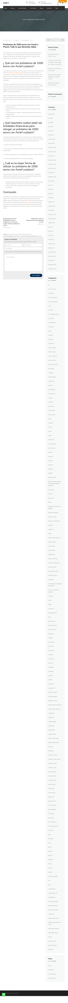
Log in (49, 965)
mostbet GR (51, 717)
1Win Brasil (51, 293)
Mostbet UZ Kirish (52, 763)
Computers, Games (52, 575)
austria (49, 431)
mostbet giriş (51, 713)
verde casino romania (53, 910)
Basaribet (50, 473)
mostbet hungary (52, 721)
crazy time (50, 596)
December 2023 (52, 214)
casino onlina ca (51, 546)
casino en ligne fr (52, 542)
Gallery (41, 8)
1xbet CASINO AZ (52, 356)
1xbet (49, 331)
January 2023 (51, 248)
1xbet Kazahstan (52, 377)
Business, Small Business (54, 521)
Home (5, 8)
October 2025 (51, 156)
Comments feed (52, 974)
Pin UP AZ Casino (52, 805)
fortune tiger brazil (52, 613)
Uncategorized (25, 40)
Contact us (49, 8)
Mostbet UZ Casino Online (54, 759)
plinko (49, 843)
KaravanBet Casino (52, 625)
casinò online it (51, 554)
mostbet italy (51, 726)
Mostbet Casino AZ (52, 700)
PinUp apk (50, 838)
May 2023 (50, 231)
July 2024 (50, 185)
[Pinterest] (57, 5)
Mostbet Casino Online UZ (54, 709)
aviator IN (50, 452)
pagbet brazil (51, 797)
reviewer (50, 872)
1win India (50, 310)
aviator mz (50, 460)
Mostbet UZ (51, 751)
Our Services (33, 8)
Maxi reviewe (51, 642)
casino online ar (51, 550)
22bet (49, 419)
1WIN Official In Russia (53, 314)
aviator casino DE (52, 444)
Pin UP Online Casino (53, 826)
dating (49, 604)
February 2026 (51, 139)
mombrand (50, 654)
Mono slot (50, 663)
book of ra (50, 494)
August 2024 (51, 181)
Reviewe (50, 868)
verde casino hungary (53, 901)
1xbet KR (50, 385)
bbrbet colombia (52, 477)
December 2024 (52, 164)
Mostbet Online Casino (53, 738)
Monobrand (51, 667)
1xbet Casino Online (53, 364)
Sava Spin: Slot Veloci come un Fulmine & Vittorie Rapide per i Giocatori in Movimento (54, 62)
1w (49, 285)
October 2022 (51, 260)
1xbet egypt (51, 368)
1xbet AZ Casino (52, 347)
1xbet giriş (50, 373)
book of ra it (51, 498)
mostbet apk (51, 684)
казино (50, 937)
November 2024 (52, 168)
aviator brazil (51, 439)
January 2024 (51, 210)
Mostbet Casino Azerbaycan (54, 705)
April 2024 (50, 197)
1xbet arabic (51, 343)
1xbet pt (50, 398)
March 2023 (51, 239)
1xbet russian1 (51, 414)
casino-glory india (52, 567)
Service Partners (22, 8)
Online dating (51, 788)
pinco (49, 834)
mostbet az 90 (51, 688)
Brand (49, 502)
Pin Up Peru (51, 830)
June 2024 (50, 189)
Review (50, 864)
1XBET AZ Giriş (52, 352)
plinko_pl (50, 855)
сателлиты (50, 949)
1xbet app (50, 339)
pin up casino (51, 818)
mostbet (50, 680)
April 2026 (50, 131)
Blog (57, 8)
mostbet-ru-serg (52, 767)
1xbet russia (51, 406)
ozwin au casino (51, 792)
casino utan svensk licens (54, 563)
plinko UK (50, 851)
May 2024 (50, 193)
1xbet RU (50, 402)
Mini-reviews (51, 650)
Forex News (51, 608)
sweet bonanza (51, 889)
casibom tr (50, 525)
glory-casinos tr (51, 621)
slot (49, 880)
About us (13, 8)
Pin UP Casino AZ (52, 822)
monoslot (50, 675)
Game (49, 617)
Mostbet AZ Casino (52, 692)
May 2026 (50, 126)
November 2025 (52, 151)
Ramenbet (50, 859)
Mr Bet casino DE (52, 772)
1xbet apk (50, 335)
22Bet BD (50, 423)
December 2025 (52, 147)
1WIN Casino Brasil (52, 297)
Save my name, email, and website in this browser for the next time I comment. (24, 251)
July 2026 (50, 118)
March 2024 (51, 202)
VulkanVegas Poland (53, 932)
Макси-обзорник (52, 945)
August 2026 (51, 114)
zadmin (17, 40)
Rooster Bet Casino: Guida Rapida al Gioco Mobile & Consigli (54, 76)
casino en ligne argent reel (54, 537)
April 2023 (50, 235)
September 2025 (52, 160)
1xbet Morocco (51, 393)
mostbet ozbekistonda (53, 742)
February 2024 (51, 206)
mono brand (51, 659)
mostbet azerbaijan (52, 696)
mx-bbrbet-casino (52, 780)
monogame (50, 671)
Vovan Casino (51, 914)
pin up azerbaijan (52, 809)
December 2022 (52, 252)
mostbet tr (50, 746)
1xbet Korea (51, 381)
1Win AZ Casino (52, 289)
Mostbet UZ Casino (52, 755)
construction (51, 579)
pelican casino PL (52, 801)
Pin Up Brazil (51, 813)
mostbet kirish (51, 730)
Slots (49, 884)
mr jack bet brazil (52, 776)
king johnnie (51, 633)
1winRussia (51, 327)
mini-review (51, 646)
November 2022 (52, 256)
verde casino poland (52, 905)
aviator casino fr (51, 448)
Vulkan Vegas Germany (53, 928)
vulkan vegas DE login (53, 918)
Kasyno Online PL (52, 629)
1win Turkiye (51, 318)
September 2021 (52, 269)
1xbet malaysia (51, 389)
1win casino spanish (52, 301)
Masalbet (50, 638)
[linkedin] (57, 3)
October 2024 (51, 172)
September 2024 (52, 177)
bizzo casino (51, 489)
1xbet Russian (51, 410)
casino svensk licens (53, 558)
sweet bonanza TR (52, 893)
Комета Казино (52, 941)
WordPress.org (51, 978)
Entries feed (51, 970)
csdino (49, 600)
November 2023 (52, 218)
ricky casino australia (53, 876)
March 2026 (51, 135)
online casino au (51, 784)
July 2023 (50, 227)
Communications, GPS (53, 571)
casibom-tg (51, 529)
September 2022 (52, 264)
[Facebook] (62, 3)
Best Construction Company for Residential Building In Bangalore (54, 483)
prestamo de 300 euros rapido (16, 73)
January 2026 (51, 143)
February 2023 (51, 243)
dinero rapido (28, 202)
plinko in (50, 847)
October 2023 (51, 223)
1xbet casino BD (52, 360)
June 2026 (50, 122)
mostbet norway (52, 734)
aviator (49, 435)
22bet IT (50, 427)
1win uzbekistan (52, 322)
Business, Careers (52, 517)
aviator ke (50, 456)
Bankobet (50, 469)
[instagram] (60, 3)
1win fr (49, 306)
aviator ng (50, 465)
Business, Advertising (53, 512)
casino (49, 533)
